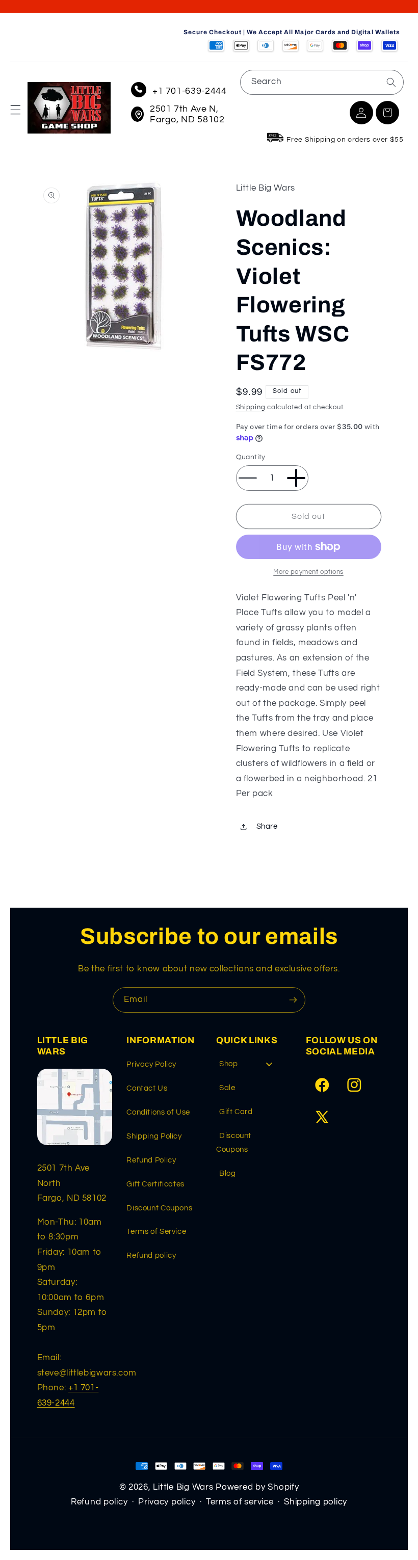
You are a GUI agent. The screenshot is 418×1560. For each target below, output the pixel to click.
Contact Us (146, 1088)
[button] (15, 110)
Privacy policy (166, 1501)
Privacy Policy (151, 1064)
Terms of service (240, 1501)
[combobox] (322, 82)
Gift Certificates (155, 1184)
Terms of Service (156, 1231)
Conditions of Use (158, 1112)
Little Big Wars (183, 1487)
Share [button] (267, 826)
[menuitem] (249, 1066)
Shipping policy (315, 1501)
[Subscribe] (293, 999)
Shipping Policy (153, 1136)
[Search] (391, 82)
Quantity (251, 457)
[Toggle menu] (269, 1064)
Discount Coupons (159, 1208)
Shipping (251, 407)
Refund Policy (151, 1160)
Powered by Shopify (257, 1487)
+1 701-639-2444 (189, 91)
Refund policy (151, 1255)
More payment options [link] (308, 572)
